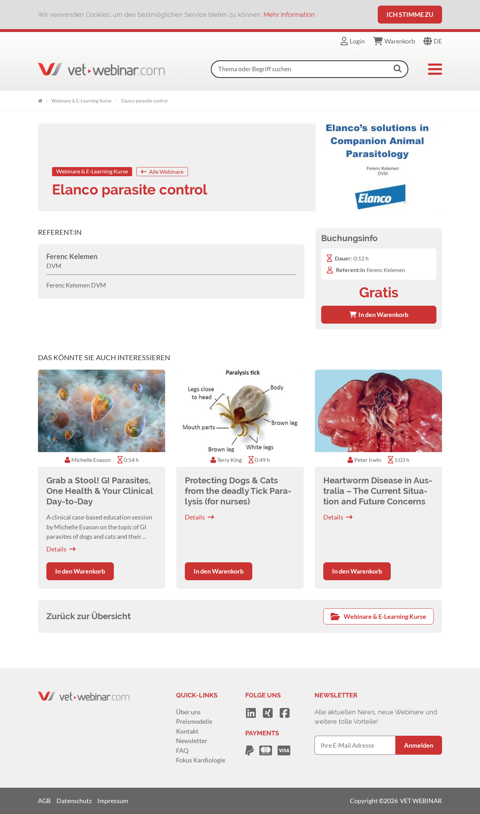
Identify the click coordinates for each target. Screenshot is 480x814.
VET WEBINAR (40, 99)
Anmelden (418, 745)
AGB (44, 801)
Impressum (112, 801)
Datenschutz (74, 801)
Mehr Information (289, 14)
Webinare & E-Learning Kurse (81, 101)
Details (56, 549)
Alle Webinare (165, 171)
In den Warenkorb (382, 314)
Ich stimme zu (410, 14)
